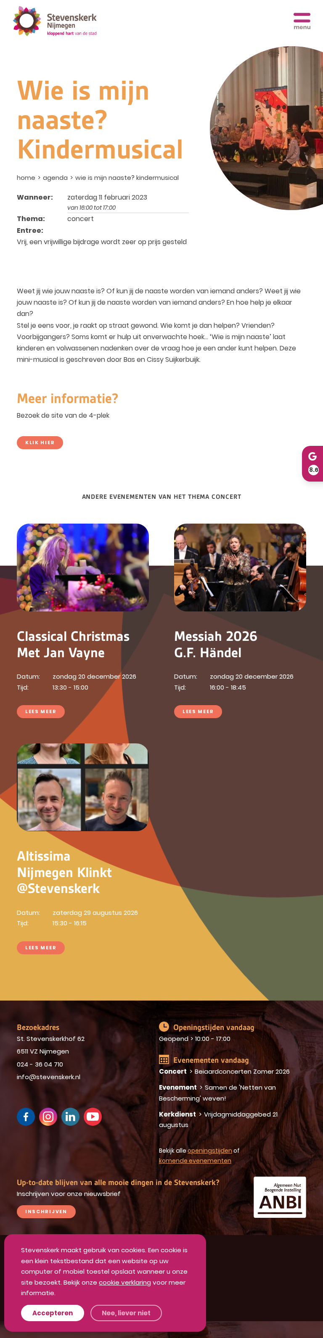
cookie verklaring (125, 1282)
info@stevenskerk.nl (48, 1076)
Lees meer (40, 711)
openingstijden (210, 1150)
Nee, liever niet (126, 1313)
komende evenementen (195, 1160)
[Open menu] (301, 21)
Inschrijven (46, 1211)
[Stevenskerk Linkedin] (70, 1117)
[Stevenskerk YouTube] (93, 1117)
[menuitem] (27, 177)
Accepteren (52, 1313)
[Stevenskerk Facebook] (26, 1117)
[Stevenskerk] (55, 21)
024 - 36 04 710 (40, 1064)
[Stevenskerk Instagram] (48, 1117)
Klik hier (40, 442)
